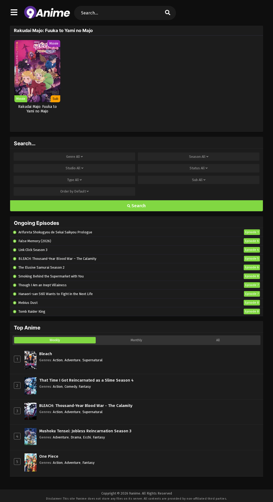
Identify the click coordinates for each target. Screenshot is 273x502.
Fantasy (85, 387)
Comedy (71, 387)
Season (197, 157)
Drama (76, 437)
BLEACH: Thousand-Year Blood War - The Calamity (86, 405)
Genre (73, 157)
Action (58, 360)
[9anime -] (47, 17)
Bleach (45, 353)
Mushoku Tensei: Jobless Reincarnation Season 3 (85, 431)
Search (138, 206)
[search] (167, 13)
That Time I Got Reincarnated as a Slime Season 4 (86, 380)
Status (197, 168)
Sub (197, 180)
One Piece (48, 456)
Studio (73, 168)
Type (73, 180)
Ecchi (87, 437)
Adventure (73, 360)
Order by (73, 191)
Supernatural (92, 360)
